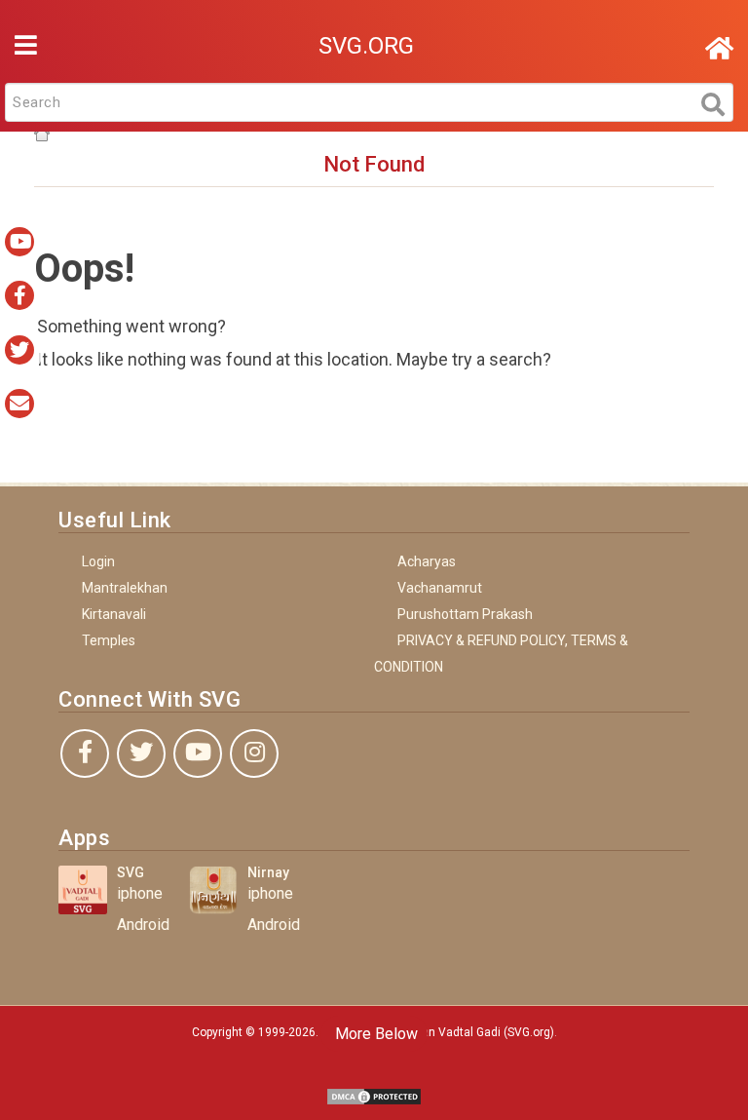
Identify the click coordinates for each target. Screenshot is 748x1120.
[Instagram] (254, 753)
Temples (108, 640)
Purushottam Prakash (465, 614)
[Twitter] (141, 753)
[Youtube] (197, 753)
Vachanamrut (439, 588)
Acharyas (426, 561)
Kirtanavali (114, 614)
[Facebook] (84, 753)
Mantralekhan (125, 588)
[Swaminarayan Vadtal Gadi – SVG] (719, 48)
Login (98, 561)
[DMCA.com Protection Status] (374, 1095)
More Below (374, 1033)
